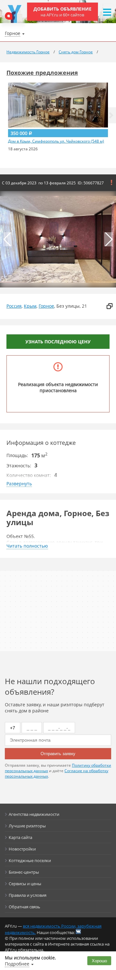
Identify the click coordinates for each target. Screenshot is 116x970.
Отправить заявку (58, 753)
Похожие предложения (42, 72)
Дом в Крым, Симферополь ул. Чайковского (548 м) (56, 141)
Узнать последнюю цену (58, 342)
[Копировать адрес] (109, 306)
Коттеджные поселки (30, 860)
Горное (46, 306)
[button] (111, 115)
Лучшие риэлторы (27, 826)
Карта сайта (20, 837)
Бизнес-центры (24, 872)
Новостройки (22, 849)
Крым (30, 306)
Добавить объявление (63, 12)
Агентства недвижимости (34, 814)
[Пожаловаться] (111, 182)
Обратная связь (24, 907)
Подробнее (17, 964)
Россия (14, 306)
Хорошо (99, 960)
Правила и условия (27, 895)
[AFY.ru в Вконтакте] (78, 931)
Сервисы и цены (25, 883)
